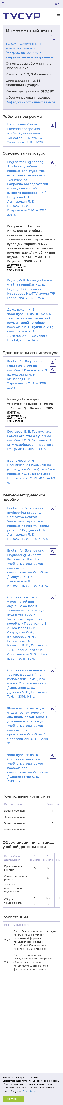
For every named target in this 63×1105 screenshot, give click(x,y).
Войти (56, 3)
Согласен (13, 1098)
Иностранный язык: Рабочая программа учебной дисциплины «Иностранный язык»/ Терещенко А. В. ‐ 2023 (25, 133)
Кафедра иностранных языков (30, 102)
